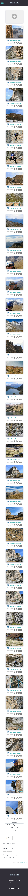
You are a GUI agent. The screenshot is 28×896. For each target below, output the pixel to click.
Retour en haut (13, 888)
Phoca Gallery (23, 862)
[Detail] (14, 43)
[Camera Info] (19, 43)
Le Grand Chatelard (15, 40)
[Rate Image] (10, 43)
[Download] (17, 43)
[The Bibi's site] (14, 3)
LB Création (17, 882)
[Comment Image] (21, 43)
